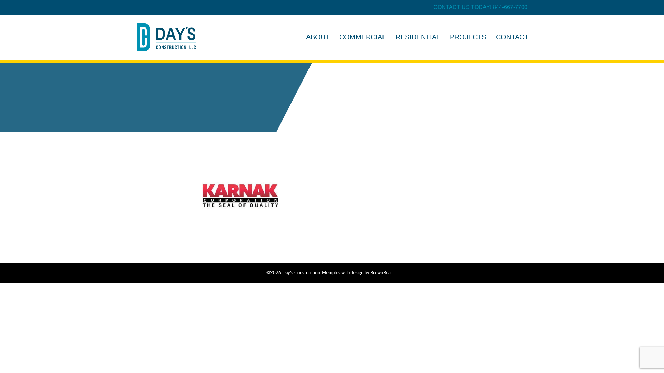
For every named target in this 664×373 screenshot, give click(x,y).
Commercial (362, 37)
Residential (418, 37)
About (318, 37)
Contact (512, 37)
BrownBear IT (383, 273)
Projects (468, 37)
